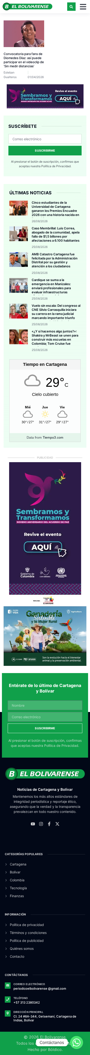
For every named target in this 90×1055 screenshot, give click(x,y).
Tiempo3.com (53, 437)
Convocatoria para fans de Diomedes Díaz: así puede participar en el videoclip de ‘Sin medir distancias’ (24, 60)
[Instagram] (41, 824)
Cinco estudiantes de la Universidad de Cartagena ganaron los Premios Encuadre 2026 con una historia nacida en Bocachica (55, 211)
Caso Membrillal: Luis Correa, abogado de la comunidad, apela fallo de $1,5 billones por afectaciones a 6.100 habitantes (55, 234)
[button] (71, 6)
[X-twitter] (57, 824)
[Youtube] (33, 824)
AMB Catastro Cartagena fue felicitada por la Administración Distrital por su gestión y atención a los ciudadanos (55, 260)
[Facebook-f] (49, 824)
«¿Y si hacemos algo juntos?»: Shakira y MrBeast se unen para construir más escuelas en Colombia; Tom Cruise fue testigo (55, 339)
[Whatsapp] (76, 1042)
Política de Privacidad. (56, 166)
